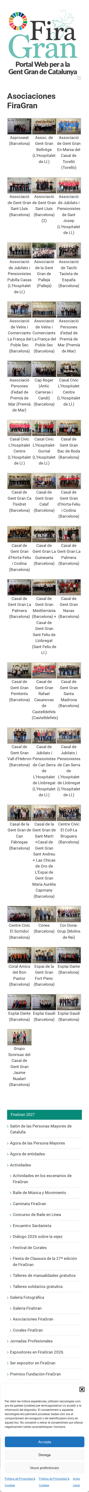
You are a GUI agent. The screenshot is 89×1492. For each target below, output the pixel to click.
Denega (44, 1455)
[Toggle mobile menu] (79, 77)
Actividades (20, 1165)
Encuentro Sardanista (32, 1225)
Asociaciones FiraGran (33, 1319)
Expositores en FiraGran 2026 (36, 1352)
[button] (82, 1389)
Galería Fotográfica (27, 1297)
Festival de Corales (30, 1247)
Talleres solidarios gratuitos (38, 1286)
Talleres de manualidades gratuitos (44, 1275)
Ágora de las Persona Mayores (37, 1143)
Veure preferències (44, 1468)
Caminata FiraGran (29, 1203)
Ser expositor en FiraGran (32, 1363)
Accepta (44, 1442)
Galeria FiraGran (27, 1308)
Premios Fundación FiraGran (35, 1374)
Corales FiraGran (28, 1330)
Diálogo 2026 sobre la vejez (37, 1236)
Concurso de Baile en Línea (37, 1214)
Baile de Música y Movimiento (39, 1192)
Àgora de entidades (27, 1154)
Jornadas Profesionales (31, 1341)
